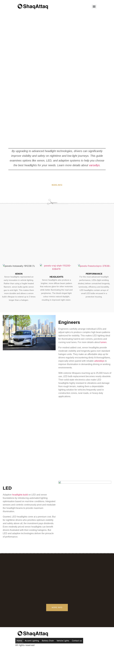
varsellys (94, 165)
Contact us (77, 640)
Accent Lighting (32, 640)
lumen (103, 342)
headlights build (20, 495)
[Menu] (94, 6)
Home (19, 640)
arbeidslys (99, 361)
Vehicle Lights (63, 640)
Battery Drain (48, 640)
